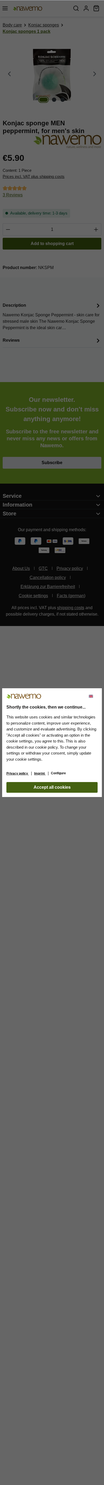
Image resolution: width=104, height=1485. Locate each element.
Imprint (40, 773)
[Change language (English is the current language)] (93, 696)
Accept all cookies (52, 787)
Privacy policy (17, 773)
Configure (58, 773)
